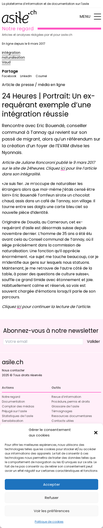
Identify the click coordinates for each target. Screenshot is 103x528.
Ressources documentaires (72, 416)
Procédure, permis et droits (71, 401)
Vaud (6, 62)
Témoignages (62, 411)
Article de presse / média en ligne (33, 84)
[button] (95, 432)
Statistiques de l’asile (17, 416)
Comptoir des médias (18, 406)
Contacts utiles (63, 421)
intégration (11, 52)
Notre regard (11, 397)
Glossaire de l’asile (65, 406)
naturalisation (13, 57)
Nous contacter (13, 370)
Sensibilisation (12, 421)
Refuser (51, 497)
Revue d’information (66, 397)
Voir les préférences (51, 510)
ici (63, 168)
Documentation (13, 401)
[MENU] (97, 16)
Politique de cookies (49, 522)
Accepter (51, 484)
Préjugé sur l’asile (14, 411)
